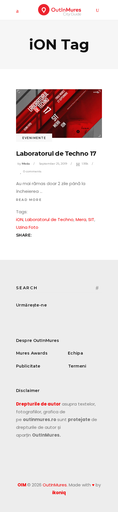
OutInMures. (55, 485)
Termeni (77, 366)
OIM (21, 485)
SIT (91, 219)
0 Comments (32, 171)
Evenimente (34, 138)
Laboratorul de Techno (49, 219)
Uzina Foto (27, 227)
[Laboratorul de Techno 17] (59, 113)
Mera (81, 219)
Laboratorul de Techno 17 (56, 153)
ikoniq (59, 493)
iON (19, 219)
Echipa (75, 353)
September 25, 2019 (53, 163)
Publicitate (28, 366)
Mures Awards (32, 353)
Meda (26, 163)
